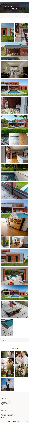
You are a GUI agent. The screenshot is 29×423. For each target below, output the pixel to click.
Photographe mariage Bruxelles (7, 413)
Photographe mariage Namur (6, 410)
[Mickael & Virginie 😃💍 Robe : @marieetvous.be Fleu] (21, 370)
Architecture (15, 8)
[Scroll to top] (27, 421)
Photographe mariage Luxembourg (7, 414)
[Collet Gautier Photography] (2, 0)
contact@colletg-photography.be (7, 403)
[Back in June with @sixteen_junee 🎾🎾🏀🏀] (7, 384)
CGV (3, 404)
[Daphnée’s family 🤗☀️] (7, 370)
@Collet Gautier (14, 349)
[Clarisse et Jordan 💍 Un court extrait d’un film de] (7, 357)
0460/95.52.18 (4, 402)
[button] (27, 1)
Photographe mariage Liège (6, 411)
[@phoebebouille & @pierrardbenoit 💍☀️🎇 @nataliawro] (21, 357)
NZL (20, 421)
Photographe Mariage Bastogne (7, 415)
